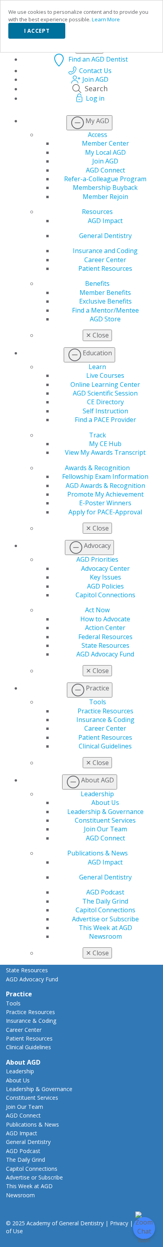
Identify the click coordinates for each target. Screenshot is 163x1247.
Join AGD (105, 161)
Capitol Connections (105, 595)
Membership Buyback (105, 187)
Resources (97, 211)
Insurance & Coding (105, 719)
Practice (19, 994)
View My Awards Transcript (105, 452)
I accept (36, 30)
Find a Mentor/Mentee (105, 310)
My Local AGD (105, 152)
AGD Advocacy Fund (105, 654)
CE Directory (105, 402)
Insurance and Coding (105, 250)
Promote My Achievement (105, 494)
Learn (97, 366)
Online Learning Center (105, 384)
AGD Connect (105, 170)
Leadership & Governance (105, 811)
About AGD (23, 1062)
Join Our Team (105, 829)
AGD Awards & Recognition (105, 485)
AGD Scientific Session (105, 393)
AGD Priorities (97, 559)
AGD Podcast (105, 892)
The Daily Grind (105, 901)
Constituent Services (105, 820)
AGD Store (105, 319)
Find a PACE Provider (105, 419)
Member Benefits (105, 292)
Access (97, 134)
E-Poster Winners (105, 503)
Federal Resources (105, 636)
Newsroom (105, 936)
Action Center (105, 627)
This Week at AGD (105, 927)
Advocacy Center (105, 568)
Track (97, 435)
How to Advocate (105, 619)
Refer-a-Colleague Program (105, 178)
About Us (105, 802)
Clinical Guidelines (105, 746)
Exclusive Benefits (105, 301)
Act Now (97, 610)
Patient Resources (105, 268)
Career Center (105, 259)
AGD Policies (105, 586)
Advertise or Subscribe (105, 919)
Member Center (105, 143)
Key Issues (105, 577)
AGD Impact (105, 220)
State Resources (105, 645)
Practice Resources (105, 711)
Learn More (106, 19)
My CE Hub (105, 443)
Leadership (97, 793)
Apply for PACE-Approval (105, 512)
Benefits (97, 283)
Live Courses (105, 375)
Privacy (119, 1223)
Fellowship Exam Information (105, 476)
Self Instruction (105, 411)
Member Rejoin (105, 196)
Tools (97, 702)
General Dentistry (105, 235)
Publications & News (97, 853)
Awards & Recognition (97, 467)
